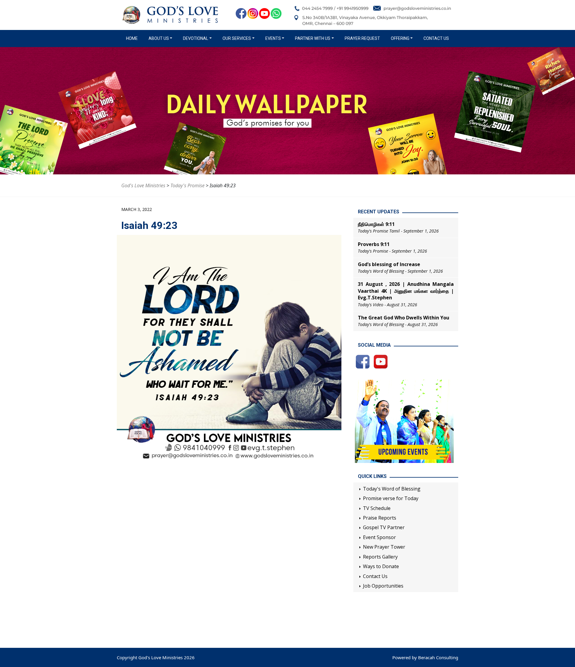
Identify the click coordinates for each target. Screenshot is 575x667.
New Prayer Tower (384, 547)
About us (159, 38)
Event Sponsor (379, 537)
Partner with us (312, 38)
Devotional (195, 38)
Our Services (237, 38)
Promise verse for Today (390, 498)
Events (273, 38)
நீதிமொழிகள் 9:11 (376, 224)
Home (133, 38)
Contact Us (436, 38)
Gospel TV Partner (384, 527)
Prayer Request (362, 38)
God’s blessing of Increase (389, 264)
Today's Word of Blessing (391, 488)
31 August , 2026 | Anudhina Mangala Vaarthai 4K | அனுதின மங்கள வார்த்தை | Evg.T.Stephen (406, 291)
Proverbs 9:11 (374, 244)
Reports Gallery (380, 556)
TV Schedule (377, 508)
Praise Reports (379, 517)
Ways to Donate (381, 566)
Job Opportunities (383, 586)
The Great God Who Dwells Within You (403, 317)
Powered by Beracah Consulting (425, 657)
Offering (400, 38)
